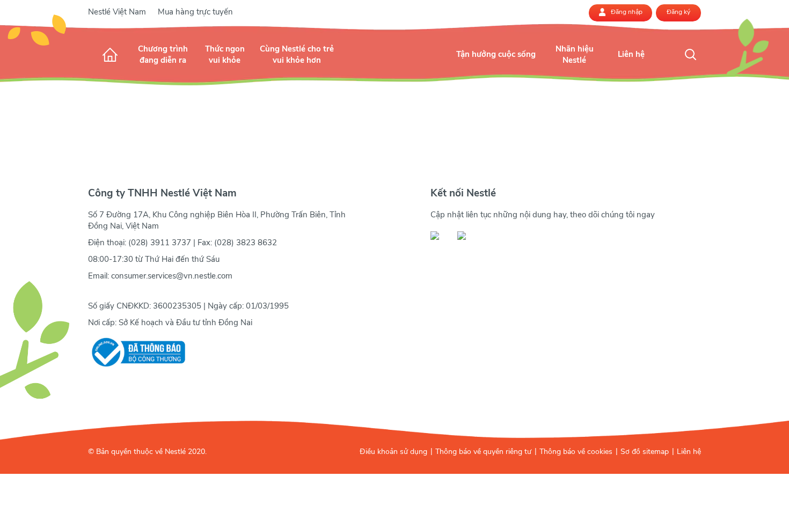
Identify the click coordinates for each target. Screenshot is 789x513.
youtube (467, 235)
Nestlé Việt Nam (117, 11)
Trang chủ (110, 54)
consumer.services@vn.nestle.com (171, 275)
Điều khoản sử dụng (393, 451)
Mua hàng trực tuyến (195, 11)
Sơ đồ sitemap (644, 451)
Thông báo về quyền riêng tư (483, 451)
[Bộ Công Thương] (136, 352)
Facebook (440, 235)
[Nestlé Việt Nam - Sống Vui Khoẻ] (394, 65)
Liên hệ (689, 451)
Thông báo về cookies (575, 451)
